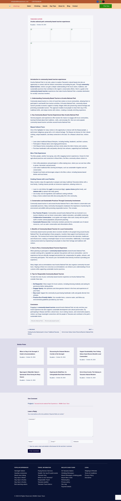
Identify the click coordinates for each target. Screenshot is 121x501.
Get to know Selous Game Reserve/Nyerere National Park (77, 331)
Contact (75, 6)
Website (76, 441)
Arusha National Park (37, 320)
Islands (45, 6)
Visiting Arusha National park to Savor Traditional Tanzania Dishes (43, 332)
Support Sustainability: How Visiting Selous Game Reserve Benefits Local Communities (90, 354)
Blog (68, 6)
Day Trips (53, 6)
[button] (29, 6)
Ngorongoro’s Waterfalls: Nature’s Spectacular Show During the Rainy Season (30, 374)
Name (31, 441)
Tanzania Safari (36, 19)
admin (33, 24)
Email (53, 441)
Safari (29, 6)
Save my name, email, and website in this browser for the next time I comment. (51, 446)
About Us (61, 6)
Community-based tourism (52, 320)
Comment (32, 419)
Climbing (37, 6)
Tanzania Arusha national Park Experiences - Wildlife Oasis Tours (51, 403)
